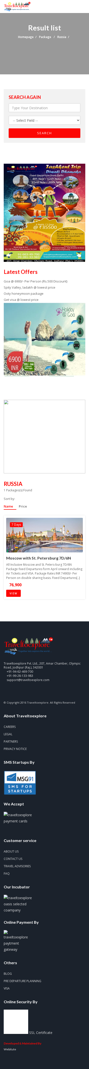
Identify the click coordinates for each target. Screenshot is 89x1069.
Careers (10, 727)
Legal (8, 734)
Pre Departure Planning (22, 981)
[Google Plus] (23, 691)
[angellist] (39, 691)
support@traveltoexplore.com (28, 680)
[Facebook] (6, 691)
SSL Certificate (40, 1032)
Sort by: (9, 499)
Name (9, 506)
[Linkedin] (31, 691)
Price (23, 506)
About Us (11, 851)
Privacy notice (15, 749)
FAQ (7, 873)
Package (45, 37)
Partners (11, 741)
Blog (8, 974)
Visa (7, 988)
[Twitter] (14, 691)
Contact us (13, 859)
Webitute (10, 1049)
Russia (61, 37)
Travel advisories (17, 866)
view (13, 593)
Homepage (26, 37)
